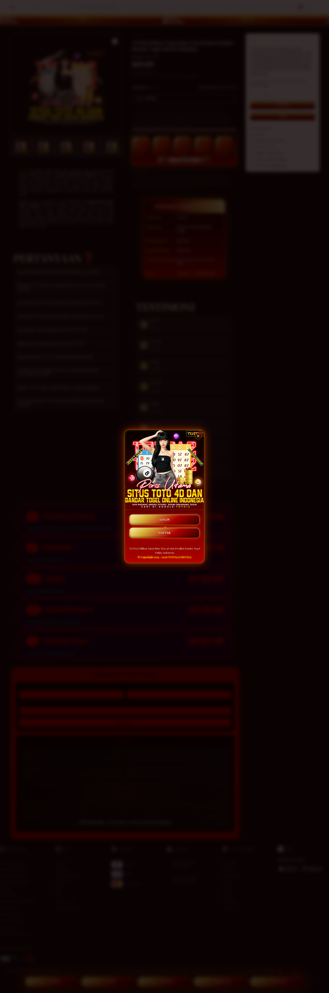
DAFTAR (164, 533)
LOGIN (165, 519)
